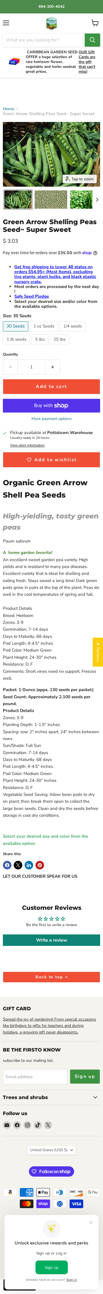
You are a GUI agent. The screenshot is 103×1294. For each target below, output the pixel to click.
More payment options (51, 419)
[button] (18, 199)
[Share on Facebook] (7, 865)
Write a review (51, 940)
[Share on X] (18, 865)
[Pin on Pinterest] (39, 865)
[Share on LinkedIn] (29, 865)
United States (49, 1150)
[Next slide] (97, 199)
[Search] (92, 40)
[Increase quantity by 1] (52, 367)
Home (8, 108)
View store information (27, 445)
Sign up (85, 1076)
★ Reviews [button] (98, 652)
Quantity (10, 354)
